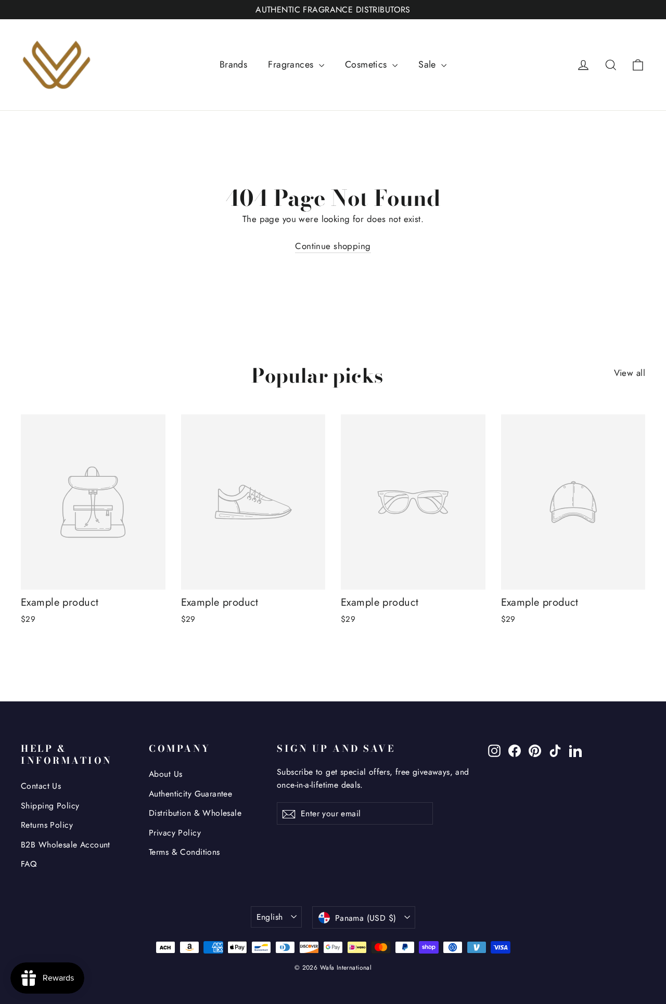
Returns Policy (47, 825)
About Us (165, 774)
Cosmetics (367, 64)
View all (629, 373)
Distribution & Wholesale (195, 813)
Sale (428, 64)
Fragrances (292, 64)
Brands (234, 64)
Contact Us (41, 786)
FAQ (28, 864)
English (270, 917)
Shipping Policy (50, 806)
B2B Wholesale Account (65, 845)
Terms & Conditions (184, 852)
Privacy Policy (175, 833)
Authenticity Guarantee (190, 794)
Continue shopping (332, 246)
